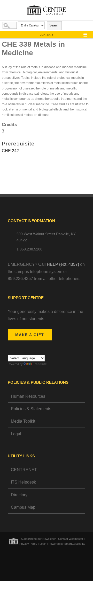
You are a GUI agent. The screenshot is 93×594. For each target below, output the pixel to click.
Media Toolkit (23, 421)
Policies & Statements (31, 409)
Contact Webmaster (70, 538)
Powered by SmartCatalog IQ (67, 543)
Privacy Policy (28, 543)
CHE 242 (10, 151)
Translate (40, 364)
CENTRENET (24, 469)
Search (54, 25)
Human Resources (28, 396)
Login (43, 543)
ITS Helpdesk (23, 482)
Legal (16, 434)
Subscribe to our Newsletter (38, 538)
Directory (19, 495)
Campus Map (23, 507)
